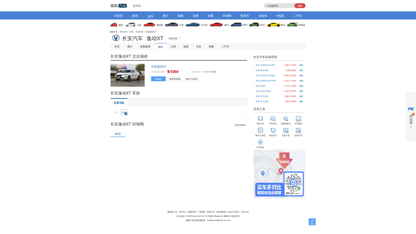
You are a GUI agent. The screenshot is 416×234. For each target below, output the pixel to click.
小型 (139, 24)
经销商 (227, 15)
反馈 (312, 223)
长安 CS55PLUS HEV (265, 65)
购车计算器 (191, 78)
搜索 (300, 5)
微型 (120, 24)
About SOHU (233, 211)
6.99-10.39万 (290, 96)
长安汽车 (139, 31)
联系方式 (211, 211)
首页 (117, 46)
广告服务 (201, 211)
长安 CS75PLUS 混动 (265, 75)
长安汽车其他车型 (265, 57)
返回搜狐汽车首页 (118, 5)
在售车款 (119, 102)
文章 (198, 46)
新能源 (301, 24)
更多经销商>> (241, 125)
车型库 (118, 15)
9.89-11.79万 (290, 65)
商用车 (244, 15)
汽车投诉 (260, 147)
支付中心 (183, 211)
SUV (262, 24)
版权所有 (236, 215)
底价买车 (273, 135)
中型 (181, 24)
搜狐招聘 (192, 211)
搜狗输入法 (172, 211)
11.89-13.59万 (290, 91)
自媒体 (262, 15)
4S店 (118, 133)
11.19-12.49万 (290, 85)
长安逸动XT (150, 31)
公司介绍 (245, 211)
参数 (301, 65)
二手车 (297, 15)
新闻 (135, 15)
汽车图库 (298, 123)
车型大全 (123, 31)
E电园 (280, 15)
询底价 (158, 78)
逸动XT (154, 38)
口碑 (173, 46)
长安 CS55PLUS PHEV (266, 80)
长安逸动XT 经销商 (127, 124)
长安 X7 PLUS (262, 101)
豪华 (226, 24)
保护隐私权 (221, 211)
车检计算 (298, 135)
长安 (131, 31)
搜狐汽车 (113, 31)
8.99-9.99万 (291, 70)
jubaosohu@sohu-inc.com (218, 220)
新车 (151, 16)
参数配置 (145, 46)
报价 (160, 47)
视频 (180, 15)
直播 (195, 15)
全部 (124, 112)
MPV (245, 24)
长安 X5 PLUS (262, 96)
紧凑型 (159, 24)
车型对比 (273, 123)
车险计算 (286, 135)
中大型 (204, 24)
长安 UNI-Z (260, 85)
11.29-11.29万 (290, 80)
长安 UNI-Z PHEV (263, 91)
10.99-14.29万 (290, 75)
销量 (211, 15)
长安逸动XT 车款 (125, 93)
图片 (166, 15)
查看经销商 (175, 78)
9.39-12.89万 (290, 101)
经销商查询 (286, 123)
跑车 (283, 24)
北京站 (137, 5)
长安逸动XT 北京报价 (129, 56)
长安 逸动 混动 (262, 70)
